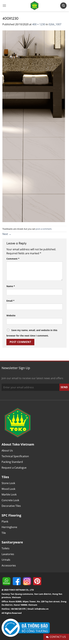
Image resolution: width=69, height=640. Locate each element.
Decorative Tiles (11, 506)
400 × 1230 (38, 24)
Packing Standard (12, 462)
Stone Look (8, 483)
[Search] (63, 5)
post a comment (44, 228)
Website (10, 315)
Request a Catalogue (14, 467)
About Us (7, 450)
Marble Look (9, 494)
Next (6, 234)
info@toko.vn (41, 608)
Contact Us (58, 637)
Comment (12, 258)
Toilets (5, 548)
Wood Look (8, 489)
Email (10, 300)
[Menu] (4, 5)
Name (10, 286)
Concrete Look (10, 500)
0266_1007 (55, 24)
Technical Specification (15, 456)
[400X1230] (33, 126)
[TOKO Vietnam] (34, 5)
